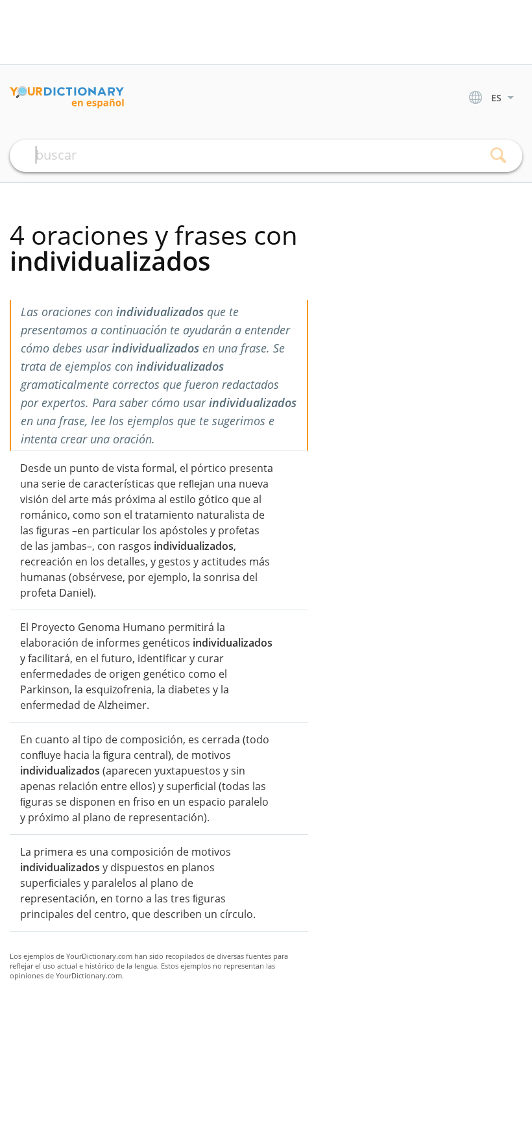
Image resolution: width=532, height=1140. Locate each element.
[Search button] (498, 156)
